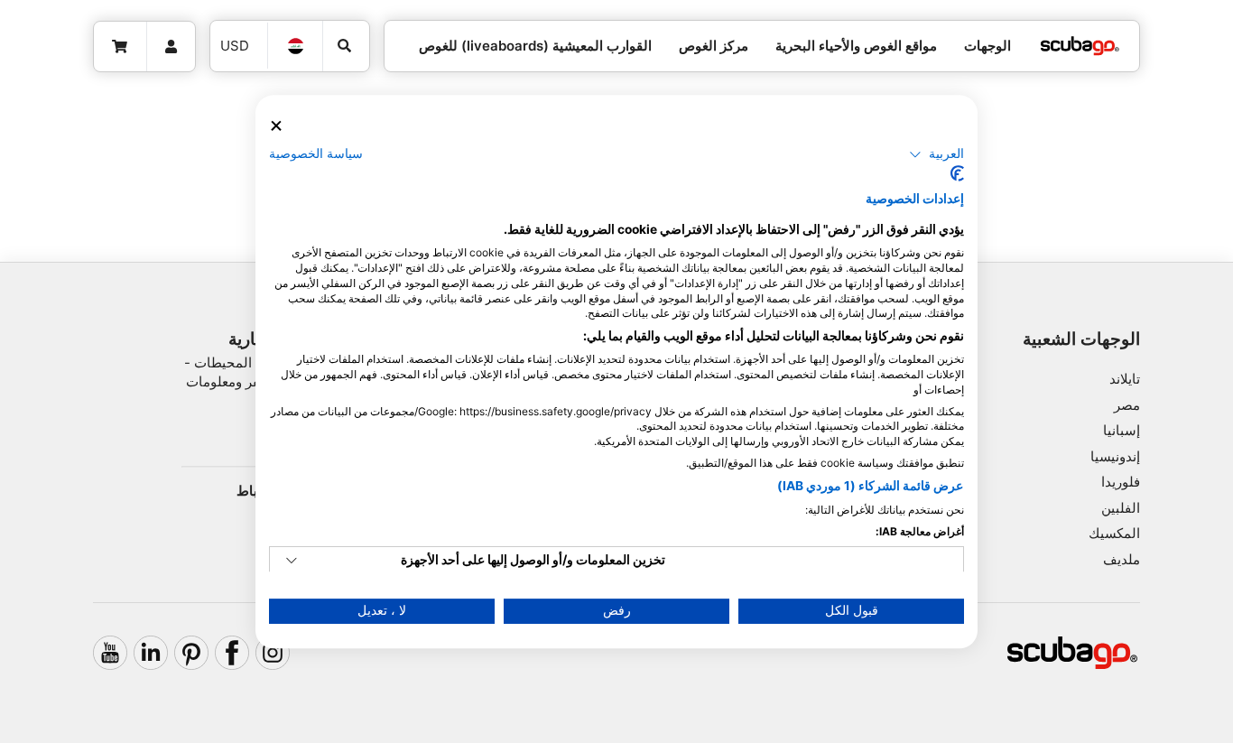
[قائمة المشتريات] (120, 47)
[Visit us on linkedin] (151, 653)
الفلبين (1120, 507)
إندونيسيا (1115, 456)
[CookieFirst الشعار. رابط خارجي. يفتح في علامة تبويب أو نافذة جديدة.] (957, 173)
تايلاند (1124, 378)
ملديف (1121, 559)
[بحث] (346, 46)
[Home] (1079, 46)
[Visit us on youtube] (110, 653)
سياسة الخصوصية (316, 153)
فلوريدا (1120, 481)
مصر (1127, 404)
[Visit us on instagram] (272, 653)
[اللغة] (295, 46)
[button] (936, 154)
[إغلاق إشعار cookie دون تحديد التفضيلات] (276, 126)
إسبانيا (1121, 430)
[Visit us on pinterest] (191, 653)
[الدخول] (171, 47)
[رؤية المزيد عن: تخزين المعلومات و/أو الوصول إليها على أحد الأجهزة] (291, 561)
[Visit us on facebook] (232, 653)
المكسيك (1114, 533)
